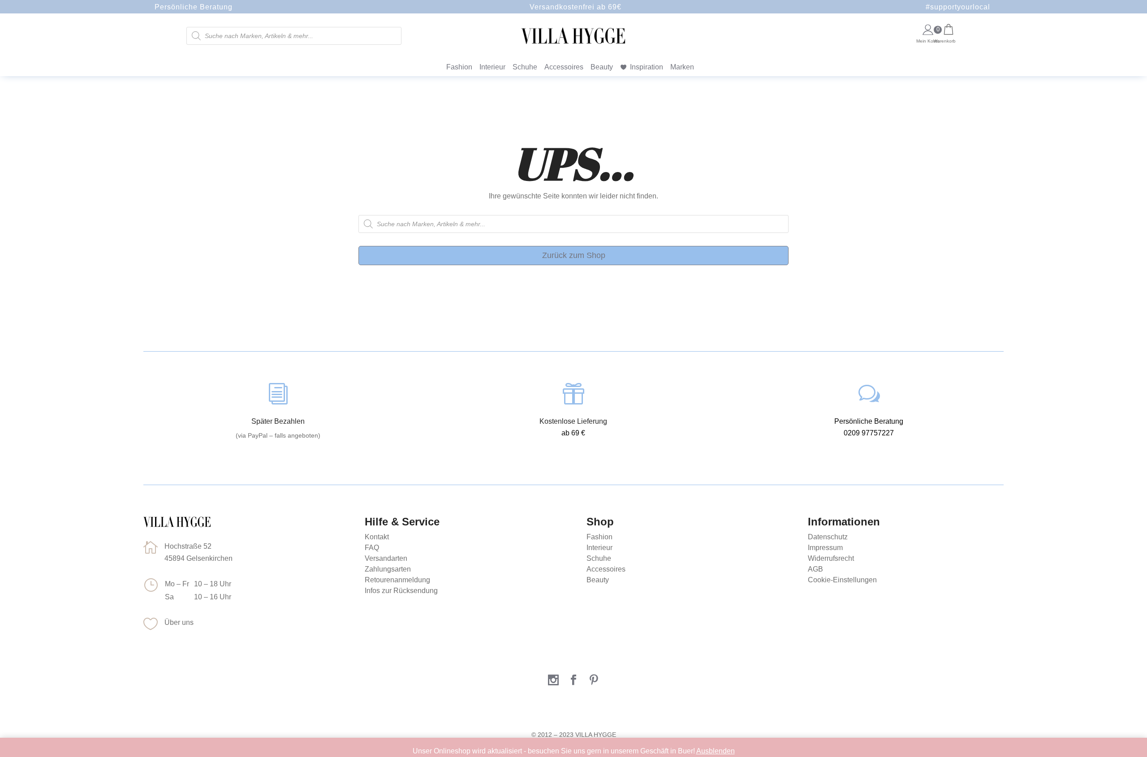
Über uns (179, 622)
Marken (682, 67)
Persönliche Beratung (194, 7)
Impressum (825, 547)
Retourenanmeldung (397, 580)
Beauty (602, 67)
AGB (815, 569)
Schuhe (525, 67)
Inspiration (646, 67)
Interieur (492, 67)
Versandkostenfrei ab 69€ (575, 7)
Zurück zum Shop (573, 255)
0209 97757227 (869, 433)
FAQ (372, 547)
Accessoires (563, 67)
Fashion (459, 67)
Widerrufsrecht (831, 558)
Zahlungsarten (388, 569)
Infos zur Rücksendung (401, 590)
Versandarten (386, 558)
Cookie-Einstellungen (842, 580)
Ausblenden (715, 751)
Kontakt (377, 537)
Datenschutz (828, 537)
